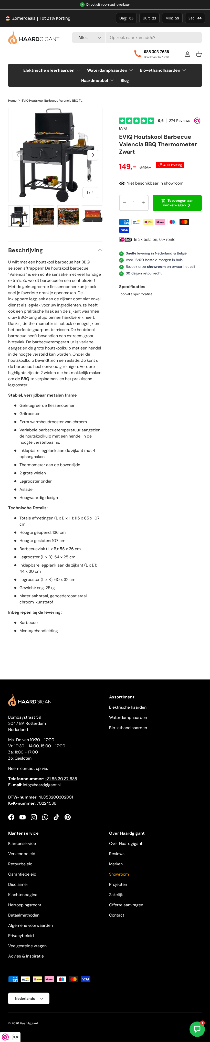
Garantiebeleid (22, 874)
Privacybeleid (21, 935)
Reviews (116, 853)
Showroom (119, 874)
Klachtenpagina (22, 894)
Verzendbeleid (21, 853)
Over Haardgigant (125, 843)
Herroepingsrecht (24, 905)
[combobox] (137, 37)
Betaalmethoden (23, 915)
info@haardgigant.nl (42, 785)
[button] (198, 54)
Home (12, 101)
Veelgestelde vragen (27, 946)
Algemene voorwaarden (30, 925)
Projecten (118, 884)
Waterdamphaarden (128, 717)
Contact (116, 915)
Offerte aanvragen (126, 905)
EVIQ (123, 128)
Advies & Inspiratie (26, 956)
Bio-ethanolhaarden (128, 727)
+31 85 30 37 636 (61, 778)
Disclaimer (18, 884)
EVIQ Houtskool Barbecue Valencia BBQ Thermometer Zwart (52, 101)
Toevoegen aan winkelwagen (178, 202)
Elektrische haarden (127, 707)
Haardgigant (29, 1023)
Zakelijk (116, 894)
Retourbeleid (20, 864)
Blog (125, 80)
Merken (116, 864)
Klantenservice (22, 843)
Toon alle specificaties (135, 294)
